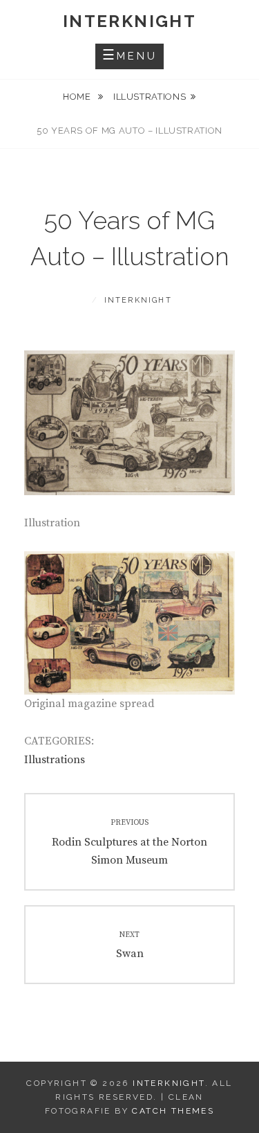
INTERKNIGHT (129, 21)
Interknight (138, 300)
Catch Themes (173, 1111)
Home (78, 96)
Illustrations (149, 96)
